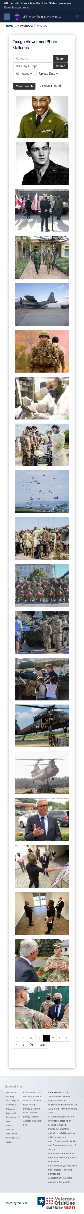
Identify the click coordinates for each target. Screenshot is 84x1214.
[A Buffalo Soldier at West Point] (42, 117)
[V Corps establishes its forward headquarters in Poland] (42, 210)
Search (60, 58)
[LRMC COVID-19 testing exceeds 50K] (42, 398)
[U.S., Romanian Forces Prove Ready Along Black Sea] (42, 304)
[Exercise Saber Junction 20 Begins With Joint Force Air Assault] (42, 772)
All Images (23, 73)
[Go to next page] (23, 1045)
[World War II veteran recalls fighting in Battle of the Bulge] (42, 163)
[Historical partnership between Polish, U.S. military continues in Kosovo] (42, 726)
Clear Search (24, 86)
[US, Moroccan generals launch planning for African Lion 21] (42, 257)
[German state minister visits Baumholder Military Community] (42, 819)
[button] (18, 7)
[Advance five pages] (31, 1045)
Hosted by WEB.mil (15, 1203)
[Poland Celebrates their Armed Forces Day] (42, 585)
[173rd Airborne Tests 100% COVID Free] (42, 445)
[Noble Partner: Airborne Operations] (42, 491)
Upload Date (47, 73)
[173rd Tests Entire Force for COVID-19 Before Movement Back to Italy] (42, 538)
